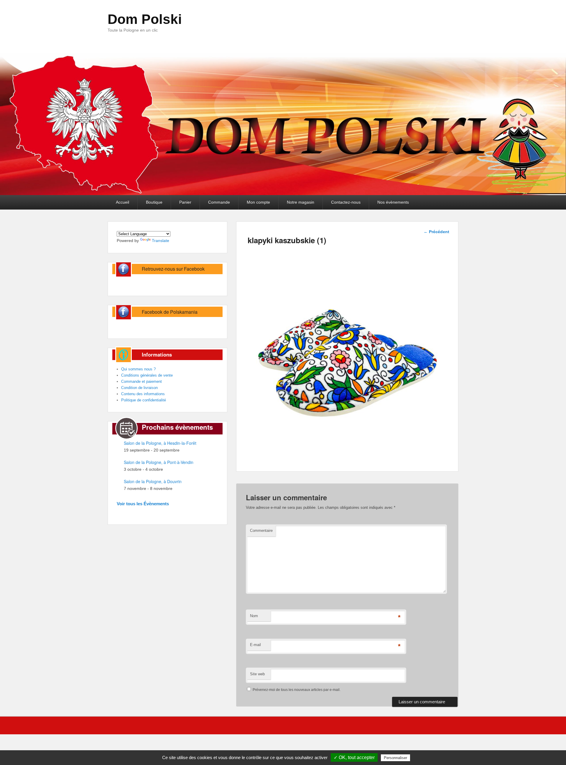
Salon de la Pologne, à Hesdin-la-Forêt (160, 443)
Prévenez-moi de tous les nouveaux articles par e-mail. (296, 690)
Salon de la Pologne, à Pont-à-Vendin (158, 462)
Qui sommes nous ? (138, 369)
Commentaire (261, 530)
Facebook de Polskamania (170, 311)
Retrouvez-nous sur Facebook (173, 268)
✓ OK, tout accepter (354, 757)
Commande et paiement (141, 381)
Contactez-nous (346, 202)
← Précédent (436, 231)
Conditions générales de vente (147, 375)
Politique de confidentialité (143, 400)
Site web (257, 674)
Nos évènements (393, 202)
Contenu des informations (143, 394)
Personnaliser (395, 758)
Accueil (122, 202)
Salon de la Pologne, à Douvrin (153, 481)
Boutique (154, 202)
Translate (160, 240)
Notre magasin (300, 202)
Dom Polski (145, 19)
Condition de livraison (139, 387)
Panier (185, 202)
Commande (219, 202)
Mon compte (258, 202)
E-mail (255, 645)
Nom (254, 616)
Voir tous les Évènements (143, 503)
